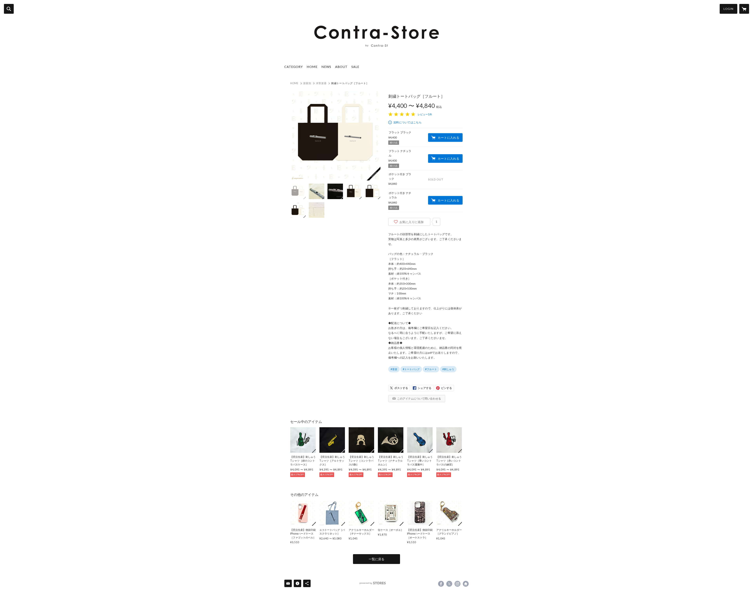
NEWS (326, 66)
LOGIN (728, 8)
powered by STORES (372, 583)
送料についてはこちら (407, 122)
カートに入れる (448, 137)
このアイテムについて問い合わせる (419, 398)
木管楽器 (321, 83)
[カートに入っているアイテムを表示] (744, 9)
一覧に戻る (376, 559)
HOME (312, 66)
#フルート (431, 369)
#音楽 (394, 369)
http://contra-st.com (466, 584)
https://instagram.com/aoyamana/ (457, 584)
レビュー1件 (425, 114)
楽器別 (307, 83)
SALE (355, 66)
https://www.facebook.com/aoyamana (441, 584)
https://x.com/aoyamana (449, 584)
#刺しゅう (448, 369)
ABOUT (341, 66)
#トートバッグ (411, 369)
